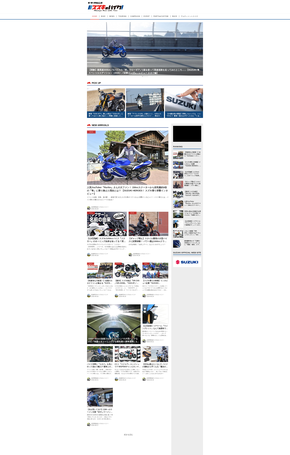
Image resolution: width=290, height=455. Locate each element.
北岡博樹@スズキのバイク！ (100, 207)
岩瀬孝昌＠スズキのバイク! (99, 254)
